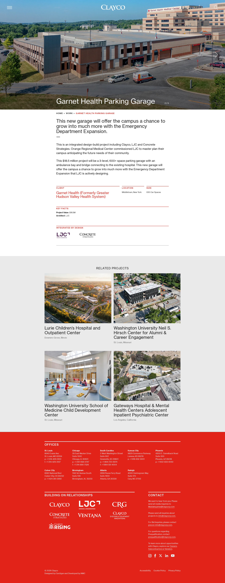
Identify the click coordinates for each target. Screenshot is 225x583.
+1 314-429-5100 (54, 459)
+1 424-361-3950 (54, 479)
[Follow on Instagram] (150, 555)
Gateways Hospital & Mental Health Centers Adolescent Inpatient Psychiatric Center (141, 410)
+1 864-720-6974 (109, 462)
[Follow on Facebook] (155, 555)
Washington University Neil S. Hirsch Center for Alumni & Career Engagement (142, 332)
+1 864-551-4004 (109, 464)
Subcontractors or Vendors (160, 549)
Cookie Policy (160, 570)
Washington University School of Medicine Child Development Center (76, 410)
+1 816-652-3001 (137, 459)
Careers (173, 546)
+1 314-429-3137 (53, 462)
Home (59, 113)
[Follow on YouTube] (172, 555)
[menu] (9, 7)
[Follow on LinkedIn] (166, 555)
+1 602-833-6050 (165, 462)
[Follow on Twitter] (160, 555)
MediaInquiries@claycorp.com (161, 507)
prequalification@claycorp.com (162, 537)
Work (69, 113)
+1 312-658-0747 (81, 462)
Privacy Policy (174, 570)
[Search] (216, 8)
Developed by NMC (76, 573)
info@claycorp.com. (167, 516)
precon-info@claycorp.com (160, 525)
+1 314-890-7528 (81, 464)
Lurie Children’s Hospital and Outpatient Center (72, 330)
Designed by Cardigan (54, 573)
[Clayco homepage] (113, 8)
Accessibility (145, 570)
